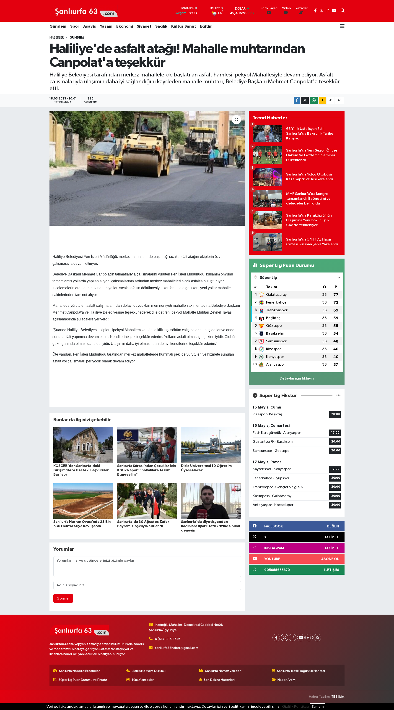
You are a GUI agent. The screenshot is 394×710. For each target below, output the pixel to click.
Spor (74, 26)
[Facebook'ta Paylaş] (297, 100)
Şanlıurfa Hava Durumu (149, 671)
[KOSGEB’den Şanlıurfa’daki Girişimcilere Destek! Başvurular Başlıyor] (83, 445)
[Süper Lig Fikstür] (338, 396)
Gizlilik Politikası (295, 707)
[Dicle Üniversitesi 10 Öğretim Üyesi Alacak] (211, 445)
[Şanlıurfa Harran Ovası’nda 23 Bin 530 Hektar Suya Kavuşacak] (83, 501)
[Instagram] (292, 637)
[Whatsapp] (309, 637)
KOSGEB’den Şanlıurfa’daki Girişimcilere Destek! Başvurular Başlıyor (81, 470)
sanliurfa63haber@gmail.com (176, 648)
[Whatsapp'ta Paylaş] (314, 100)
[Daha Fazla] (322, 100)
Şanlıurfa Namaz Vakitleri (223, 671)
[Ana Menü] (342, 27)
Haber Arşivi (286, 679)
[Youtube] (301, 637)
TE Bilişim (338, 696)
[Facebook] (276, 637)
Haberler (56, 37)
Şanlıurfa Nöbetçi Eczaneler (79, 671)
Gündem (57, 26)
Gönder (63, 598)
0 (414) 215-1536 (167, 639)
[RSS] (317, 637)
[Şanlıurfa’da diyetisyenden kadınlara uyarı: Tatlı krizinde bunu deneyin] (211, 501)
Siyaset (144, 26)
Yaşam (106, 26)
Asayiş (89, 26)
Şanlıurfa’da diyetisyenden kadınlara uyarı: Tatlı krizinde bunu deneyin (210, 526)
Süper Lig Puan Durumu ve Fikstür (83, 679)
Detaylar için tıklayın (297, 378)
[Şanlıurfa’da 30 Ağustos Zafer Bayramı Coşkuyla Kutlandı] (147, 501)
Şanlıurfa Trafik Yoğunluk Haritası (301, 671)
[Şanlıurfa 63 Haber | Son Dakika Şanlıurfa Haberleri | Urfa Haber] (83, 11)
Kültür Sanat (183, 26)
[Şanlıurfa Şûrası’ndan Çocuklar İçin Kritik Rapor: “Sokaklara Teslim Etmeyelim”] (147, 445)
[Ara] (343, 11)
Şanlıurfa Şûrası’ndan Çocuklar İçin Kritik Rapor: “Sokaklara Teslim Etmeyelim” (146, 470)
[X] (284, 637)
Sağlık (161, 26)
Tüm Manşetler (143, 679)
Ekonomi (124, 26)
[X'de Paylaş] (305, 100)
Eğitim (206, 26)
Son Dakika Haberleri (219, 679)
